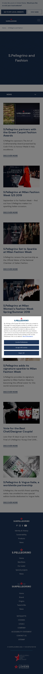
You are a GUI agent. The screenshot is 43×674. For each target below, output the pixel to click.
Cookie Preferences (21, 342)
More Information (28, 336)
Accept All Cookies (21, 347)
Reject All (21, 353)
